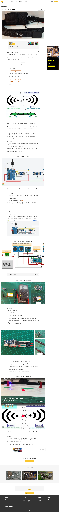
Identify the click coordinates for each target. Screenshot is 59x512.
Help (38, 501)
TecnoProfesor (15, 42)
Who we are (39, 504)
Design (24, 501)
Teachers (20, 1)
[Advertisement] (53, 58)
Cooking (29, 499)
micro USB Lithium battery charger (17, 81)
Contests (16, 1)
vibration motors (14, 71)
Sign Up (56, 1)
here (22, 200)
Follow (14, 44)
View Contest (42, 449)
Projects (12, 1)
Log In (52, 1)
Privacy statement (21, 510)
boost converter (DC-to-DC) (15, 79)
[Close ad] (58, 47)
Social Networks (12, 47)
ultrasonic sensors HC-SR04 (16, 70)
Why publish (39, 499)
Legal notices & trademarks (49, 510)
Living (29, 500)
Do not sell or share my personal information (37, 510)
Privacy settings (27, 510)
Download (36, 274)
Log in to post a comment (29, 493)
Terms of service (15, 510)
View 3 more (38, 302)
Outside (29, 501)
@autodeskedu (51, 500)
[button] (44, 10)
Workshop (24, 500)
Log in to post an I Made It (29, 460)
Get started (39, 500)
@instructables (51, 499)
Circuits (24, 499)
